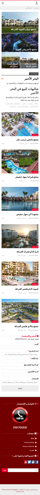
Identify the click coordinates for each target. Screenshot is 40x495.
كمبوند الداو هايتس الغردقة (26, 288)
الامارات (24, 103)
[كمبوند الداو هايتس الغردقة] (20, 273)
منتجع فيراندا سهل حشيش (26, 176)
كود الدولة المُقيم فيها (31, 365)
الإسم (36, 344)
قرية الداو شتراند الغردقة (27, 251)
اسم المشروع (33, 351)
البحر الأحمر (35, 135)
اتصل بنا (32, 450)
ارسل (20, 388)
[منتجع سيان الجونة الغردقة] (20, 22)
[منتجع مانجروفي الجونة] (20, 42)
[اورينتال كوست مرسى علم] (10, 60)
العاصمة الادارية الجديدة (23, 106)
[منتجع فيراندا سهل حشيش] (20, 161)
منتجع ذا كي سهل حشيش (27, 214)
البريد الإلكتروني (33, 372)
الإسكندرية (30, 103)
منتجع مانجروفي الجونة (26, 49)
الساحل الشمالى (34, 106)
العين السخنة (13, 106)
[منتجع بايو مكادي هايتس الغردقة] (29, 60)
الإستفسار (35, 379)
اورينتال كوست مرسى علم (12, 65)
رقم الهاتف (34, 358)
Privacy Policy (29, 442)
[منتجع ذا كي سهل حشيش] (20, 199)
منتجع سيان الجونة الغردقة (23, 29)
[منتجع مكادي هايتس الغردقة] (20, 311)
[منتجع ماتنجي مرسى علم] (20, 124)
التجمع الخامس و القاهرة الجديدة (13, 103)
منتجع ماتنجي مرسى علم (27, 139)
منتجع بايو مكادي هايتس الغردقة (30, 65)
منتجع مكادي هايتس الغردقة (26, 326)
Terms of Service (28, 446)
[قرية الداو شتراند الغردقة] (20, 236)
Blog (36, 103)
